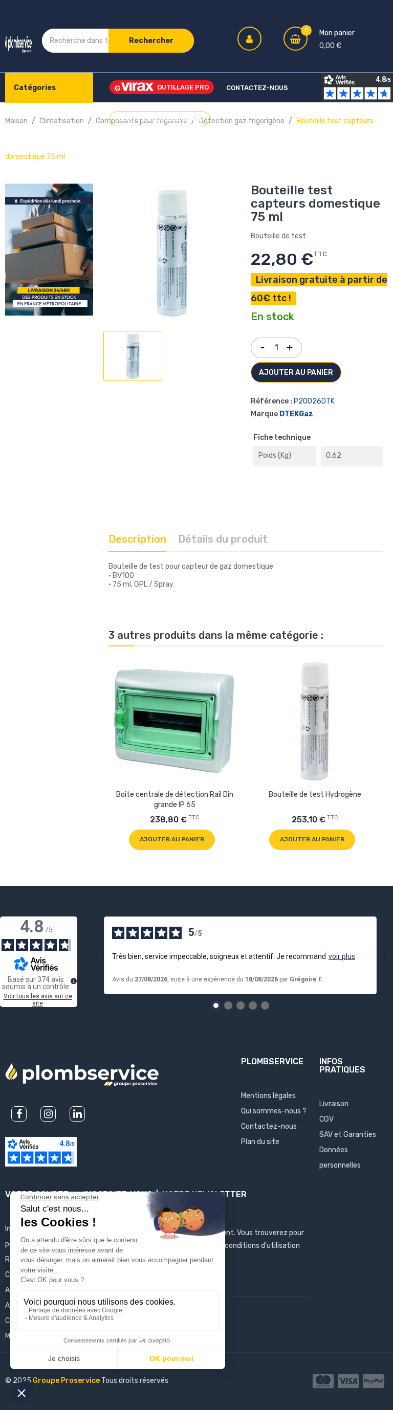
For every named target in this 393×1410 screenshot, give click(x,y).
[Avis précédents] (96, 955)
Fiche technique (282, 437)
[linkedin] (77, 1114)
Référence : (271, 401)
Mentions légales (268, 1095)
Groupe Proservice (67, 1380)
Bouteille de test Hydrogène (315, 794)
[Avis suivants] (385, 955)
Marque (264, 414)
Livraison (333, 1104)
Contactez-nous (269, 1126)
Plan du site (260, 1141)
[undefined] (74, 981)
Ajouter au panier (296, 372)
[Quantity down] (262, 344)
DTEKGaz (296, 414)
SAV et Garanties (347, 1134)
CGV (326, 1119)
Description (137, 539)
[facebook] (19, 1114)
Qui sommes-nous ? (274, 1111)
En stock (272, 317)
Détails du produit (223, 539)
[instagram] (48, 1114)
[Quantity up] (289, 345)
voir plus (342, 956)
